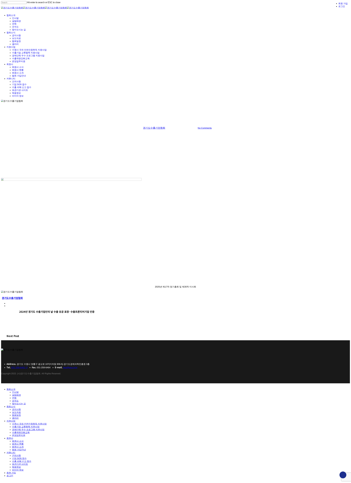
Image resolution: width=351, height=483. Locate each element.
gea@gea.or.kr (70, 367)
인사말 (15, 392)
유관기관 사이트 (20, 464)
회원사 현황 (18, 444)
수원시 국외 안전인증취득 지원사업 (29, 424)
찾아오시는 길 (19, 404)
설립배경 (16, 395)
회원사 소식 (18, 441)
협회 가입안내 (19, 450)
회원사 (10, 438)
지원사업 (11, 421)
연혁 (14, 398)
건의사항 (16, 455)
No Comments (205, 128)
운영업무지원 (18, 435)
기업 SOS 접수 (19, 458)
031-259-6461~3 (19, 367)
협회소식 (11, 406)
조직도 (15, 401)
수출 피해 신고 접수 (21, 461)
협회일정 (16, 415)
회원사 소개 (18, 447)
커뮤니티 (11, 452)
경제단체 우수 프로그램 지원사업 (28, 429)
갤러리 (175, 118)
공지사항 (16, 409)
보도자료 (16, 412)
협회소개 (11, 389)
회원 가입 (11, 473)
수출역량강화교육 (21, 432)
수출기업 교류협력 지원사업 (25, 427)
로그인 (10, 475)
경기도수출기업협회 (154, 128)
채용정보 (16, 467)
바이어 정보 (18, 470)
